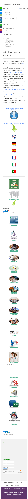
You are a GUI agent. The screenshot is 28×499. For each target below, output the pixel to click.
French (4, 94)
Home (5, 482)
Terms (7, 485)
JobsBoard (14, 303)
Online (6, 46)
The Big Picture (14, 424)
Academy (14, 324)
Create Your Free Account (14, 199)
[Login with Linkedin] (6, 211)
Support (20, 483)
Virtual (10, 46)
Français (14, 159)
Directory (14, 261)
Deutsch (14, 145)
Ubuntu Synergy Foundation (17, 492)
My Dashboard (14, 225)
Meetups (7, 38)
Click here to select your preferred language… (14, 123)
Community (14, 282)
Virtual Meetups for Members (9, 42)
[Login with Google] (9, 211)
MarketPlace (14, 251)
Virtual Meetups (9, 39)
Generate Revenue (14, 396)
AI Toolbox (14, 240)
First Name (5, 460)
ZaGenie (10, 488)
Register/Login (11, 482)
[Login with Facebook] (4, 211)
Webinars (14, 335)
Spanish (20, 93)
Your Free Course (14, 347)
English (11, 93)
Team (21, 482)
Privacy (11, 485)
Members (12, 44)
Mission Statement (14, 377)
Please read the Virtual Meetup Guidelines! (14, 108)
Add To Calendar (10, 18)
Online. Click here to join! (9, 29)
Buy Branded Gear (14, 362)
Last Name (5, 463)
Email (4, 466)
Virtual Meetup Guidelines (16, 72)
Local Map (14, 272)
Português (14, 173)
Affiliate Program (14, 387)
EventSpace (14, 314)
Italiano (14, 166)
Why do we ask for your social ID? (8, 212)
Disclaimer (17, 485)
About (17, 482)
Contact (16, 483)
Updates (11, 483)
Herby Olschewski (17, 494)
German (16, 93)
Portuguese (12, 94)
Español (14, 152)
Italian (7, 94)
